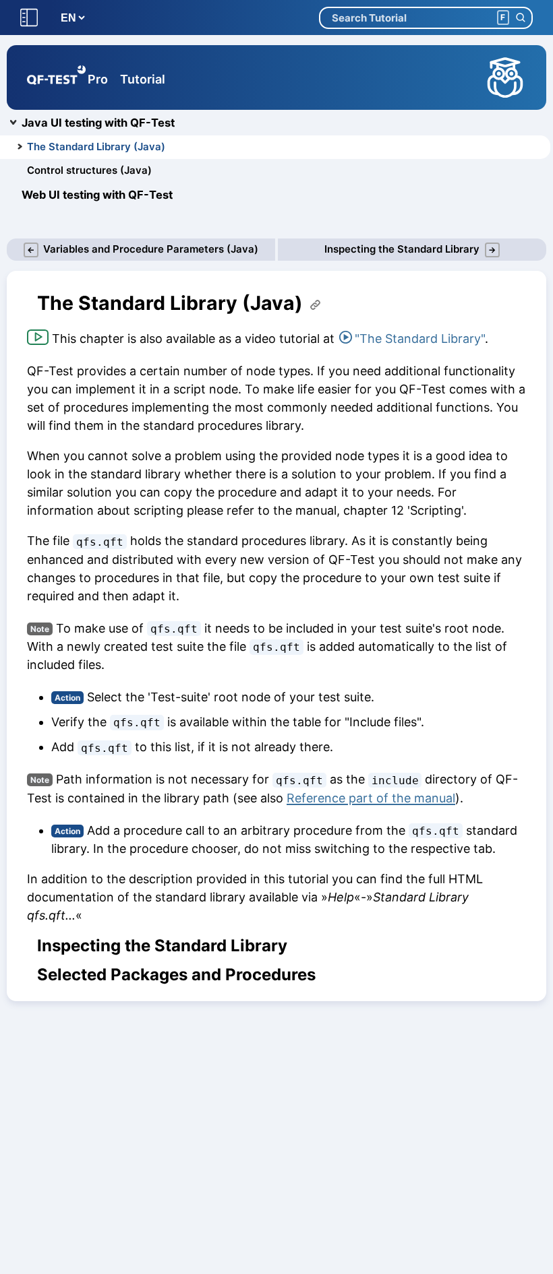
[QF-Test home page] (56, 77)
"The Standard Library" (420, 338)
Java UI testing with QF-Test (98, 122)
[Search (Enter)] (520, 18)
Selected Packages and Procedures (176, 974)
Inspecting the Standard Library (162, 945)
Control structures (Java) (89, 170)
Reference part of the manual (371, 798)
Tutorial (142, 79)
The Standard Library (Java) (96, 146)
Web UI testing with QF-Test (97, 194)
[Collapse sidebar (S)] (29, 18)
